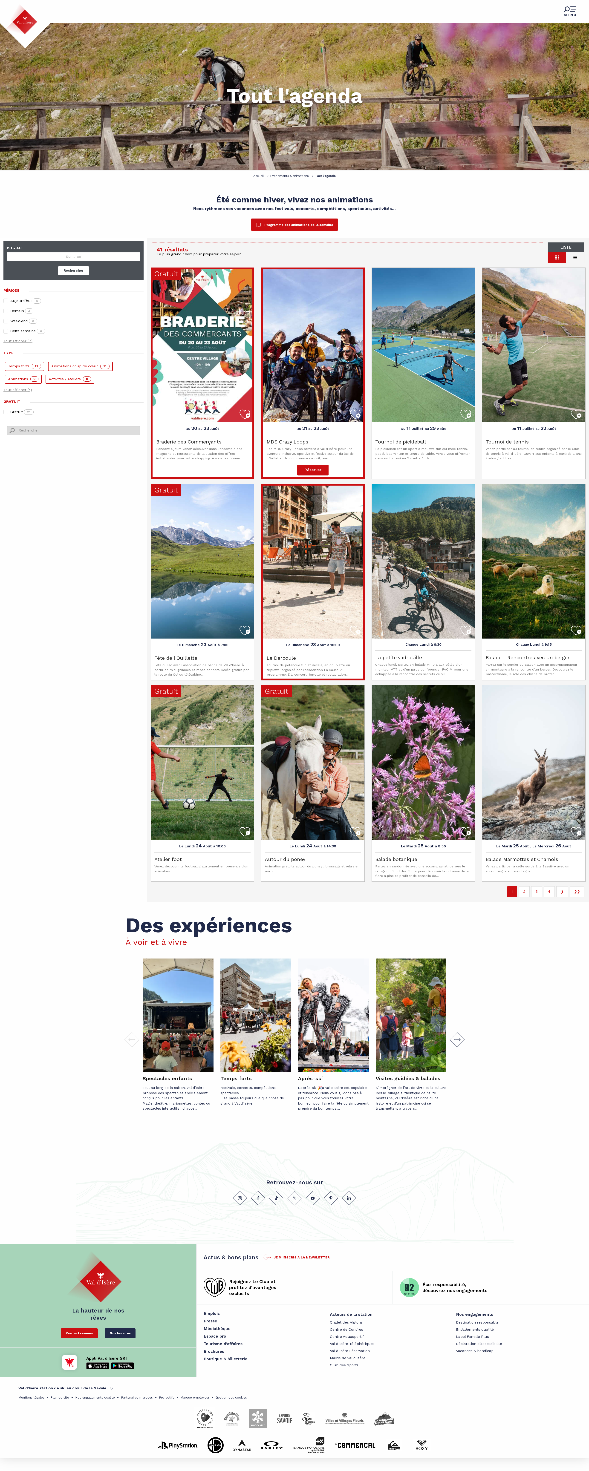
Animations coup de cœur (79, 366)
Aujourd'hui (24, 301)
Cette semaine (26, 331)
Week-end (22, 321)
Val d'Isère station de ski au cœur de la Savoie (62, 1388)
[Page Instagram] (240, 1198)
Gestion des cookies (231, 1397)
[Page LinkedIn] (349, 1198)
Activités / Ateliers (68, 379)
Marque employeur (194, 1397)
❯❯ (577, 891)
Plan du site (60, 1397)
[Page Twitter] (294, 1198)
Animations (21, 379)
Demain (20, 311)
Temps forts (23, 366)
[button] (457, 1039)
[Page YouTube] (313, 1198)
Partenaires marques (137, 1397)
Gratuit (20, 412)
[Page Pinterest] (331, 1198)
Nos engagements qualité (95, 1397)
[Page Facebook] (258, 1198)
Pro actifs (166, 1397)
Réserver (312, 470)
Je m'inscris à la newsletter (302, 1257)
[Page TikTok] (276, 1198)
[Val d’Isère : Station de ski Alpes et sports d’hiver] (21, 19)
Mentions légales (31, 1397)
